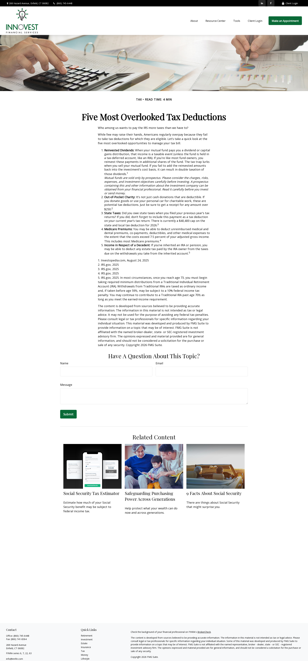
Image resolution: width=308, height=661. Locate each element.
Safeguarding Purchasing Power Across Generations (150, 496)
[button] (194, 20)
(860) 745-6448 (64, 3)
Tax (83, 651)
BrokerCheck (204, 631)
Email (159, 363)
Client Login (292, 3)
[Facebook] (270, 3)
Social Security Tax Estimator (91, 493)
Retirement (86, 635)
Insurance (86, 647)
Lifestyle (85, 658)
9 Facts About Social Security (214, 493)
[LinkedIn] (262, 3)
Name (64, 363)
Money (84, 654)
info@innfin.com (14, 658)
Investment (87, 639)
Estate (84, 643)
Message (66, 385)
